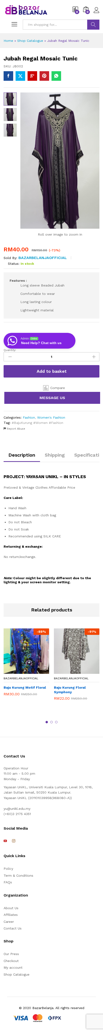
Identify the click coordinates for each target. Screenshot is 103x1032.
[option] (26, 665)
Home (8, 41)
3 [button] (56, 722)
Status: (13, 263)
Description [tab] (21, 455)
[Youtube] (5, 841)
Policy (8, 868)
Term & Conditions (18, 875)
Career (9, 922)
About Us (11, 908)
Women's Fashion (51, 417)
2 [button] (51, 722)
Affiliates (11, 915)
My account (13, 967)
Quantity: (10, 350)
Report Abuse (15, 428)
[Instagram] (13, 841)
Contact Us (13, 928)
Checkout (11, 961)
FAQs (8, 882)
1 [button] (47, 722)
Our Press (11, 954)
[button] (54, 388)
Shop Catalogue (30, 41)
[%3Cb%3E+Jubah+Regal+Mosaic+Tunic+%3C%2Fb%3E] (20, 76)
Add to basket (52, 371)
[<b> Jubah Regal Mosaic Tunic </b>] (8, 76)
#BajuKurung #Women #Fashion (37, 423)
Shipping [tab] (55, 455)
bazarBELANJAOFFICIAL (42, 257)
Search (93, 25)
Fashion (29, 417)
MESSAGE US (52, 397)
